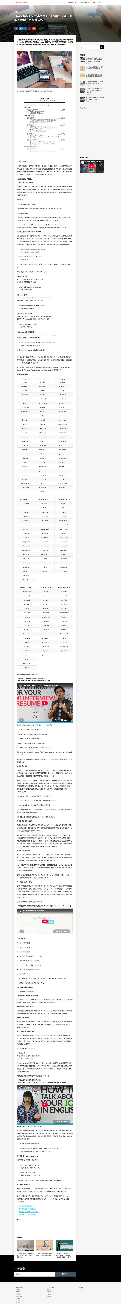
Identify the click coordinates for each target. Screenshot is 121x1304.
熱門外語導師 (19, 1287)
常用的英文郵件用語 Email (27, 1209)
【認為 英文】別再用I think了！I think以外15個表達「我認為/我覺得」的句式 (64, 1255)
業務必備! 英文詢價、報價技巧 (29, 1212)
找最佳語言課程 (85, 2)
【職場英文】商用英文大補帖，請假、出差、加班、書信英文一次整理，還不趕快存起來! (95, 59)
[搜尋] (102, 47)
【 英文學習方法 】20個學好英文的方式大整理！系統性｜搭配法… (25, 1255)
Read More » (88, 63)
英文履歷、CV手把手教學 (27, 1215)
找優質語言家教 (72, 2)
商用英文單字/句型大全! (26, 1206)
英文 (16, 12)
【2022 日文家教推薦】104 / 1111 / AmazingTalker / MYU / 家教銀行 (94, 90)
